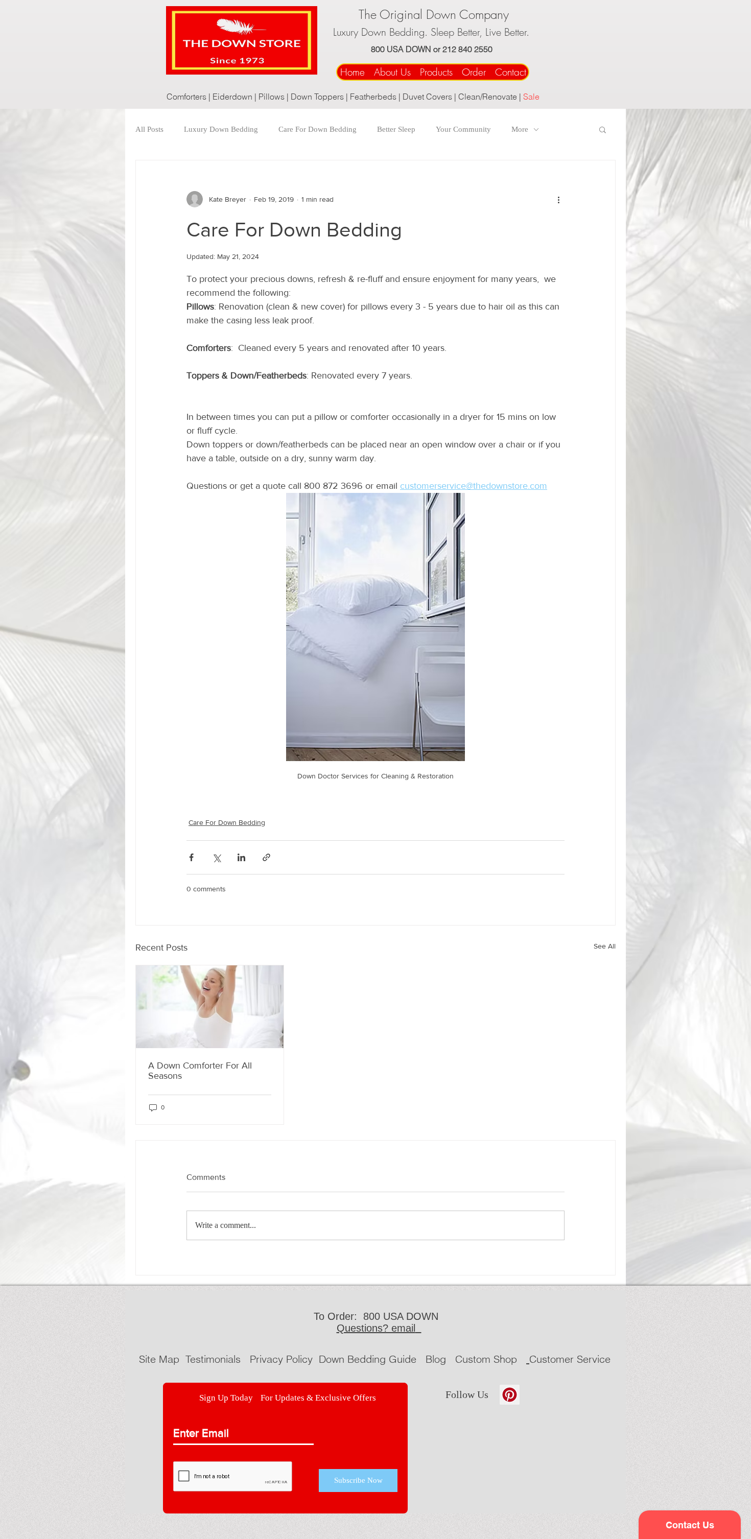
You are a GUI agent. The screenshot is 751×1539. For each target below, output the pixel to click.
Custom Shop (487, 1359)
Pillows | (275, 96)
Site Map (159, 1359)
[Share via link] (266, 857)
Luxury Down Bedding (221, 129)
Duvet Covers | (430, 96)
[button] (602, 129)
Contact (512, 72)
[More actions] (558, 199)
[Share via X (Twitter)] (216, 857)
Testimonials (214, 1359)
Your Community (463, 129)
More (519, 129)
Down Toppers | (320, 96)
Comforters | (190, 96)
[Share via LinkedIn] (241, 857)
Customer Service (570, 1359)
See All (605, 946)
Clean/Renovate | (490, 96)
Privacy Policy (283, 1359)
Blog (436, 1359)
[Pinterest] (510, 1395)
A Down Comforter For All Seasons (200, 1070)
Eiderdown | (236, 96)
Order (477, 72)
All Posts (149, 129)
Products (436, 72)
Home (354, 72)
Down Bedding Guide (369, 1359)
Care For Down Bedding (317, 129)
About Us (392, 72)
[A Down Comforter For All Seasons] (210, 1006)
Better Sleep (396, 129)
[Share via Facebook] (191, 857)
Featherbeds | (376, 96)
